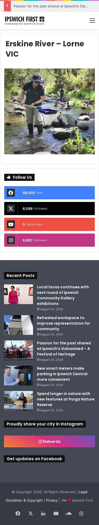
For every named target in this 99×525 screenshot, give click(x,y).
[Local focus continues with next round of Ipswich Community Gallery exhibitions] (18, 294)
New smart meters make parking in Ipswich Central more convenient (62, 374)
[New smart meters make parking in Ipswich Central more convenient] (18, 375)
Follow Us (51, 441)
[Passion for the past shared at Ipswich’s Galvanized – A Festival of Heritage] (18, 350)
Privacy (52, 500)
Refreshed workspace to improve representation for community (63, 323)
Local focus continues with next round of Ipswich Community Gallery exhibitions (63, 295)
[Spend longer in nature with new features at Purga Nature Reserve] (18, 401)
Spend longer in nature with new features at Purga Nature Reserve (66, 399)
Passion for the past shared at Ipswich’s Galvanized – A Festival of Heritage (64, 348)
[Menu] (92, 22)
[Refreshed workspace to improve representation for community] (18, 325)
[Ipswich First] (25, 20)
